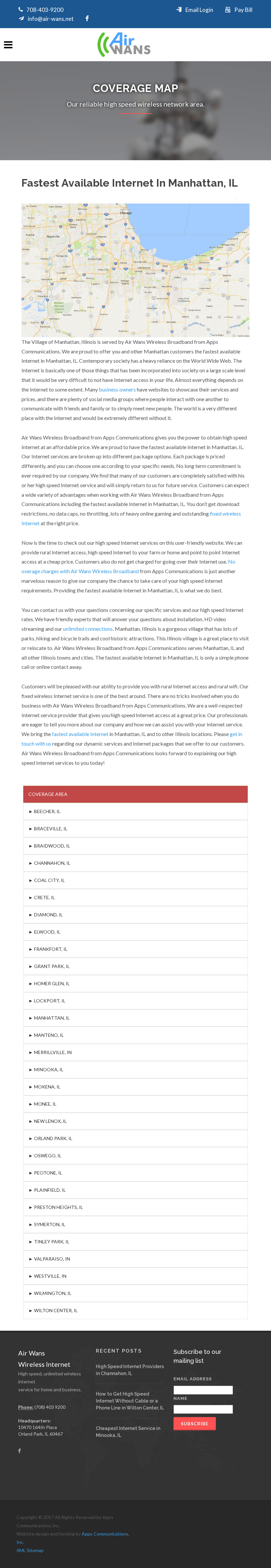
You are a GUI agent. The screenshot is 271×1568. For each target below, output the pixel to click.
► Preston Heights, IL (55, 1207)
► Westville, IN (47, 1276)
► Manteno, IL (46, 1035)
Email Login (199, 9)
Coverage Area (47, 794)
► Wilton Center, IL (53, 1310)
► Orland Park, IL (50, 1138)
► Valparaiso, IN (49, 1259)
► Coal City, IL (46, 880)
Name (180, 1398)
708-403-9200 (44, 9)
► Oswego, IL (44, 1155)
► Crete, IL (41, 897)
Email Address (193, 1378)
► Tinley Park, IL (48, 1241)
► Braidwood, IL (49, 846)
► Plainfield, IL (47, 1190)
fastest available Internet (80, 734)
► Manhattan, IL (49, 1018)
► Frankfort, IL (47, 949)
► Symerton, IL (46, 1224)
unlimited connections (88, 628)
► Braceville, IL (47, 828)
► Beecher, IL (44, 811)
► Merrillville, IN (50, 1052)
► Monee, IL (42, 1104)
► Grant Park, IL (49, 966)
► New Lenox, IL (47, 1121)
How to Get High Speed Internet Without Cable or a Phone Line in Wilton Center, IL (130, 1400)
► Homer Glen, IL (49, 983)
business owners (117, 389)
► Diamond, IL (45, 914)
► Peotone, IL (45, 1173)
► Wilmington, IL (49, 1293)
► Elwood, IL (44, 932)
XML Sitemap (30, 1550)
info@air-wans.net (51, 18)
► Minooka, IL (45, 1069)
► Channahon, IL (49, 863)
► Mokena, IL (44, 1086)
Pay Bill (243, 9)
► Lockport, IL (46, 1000)
